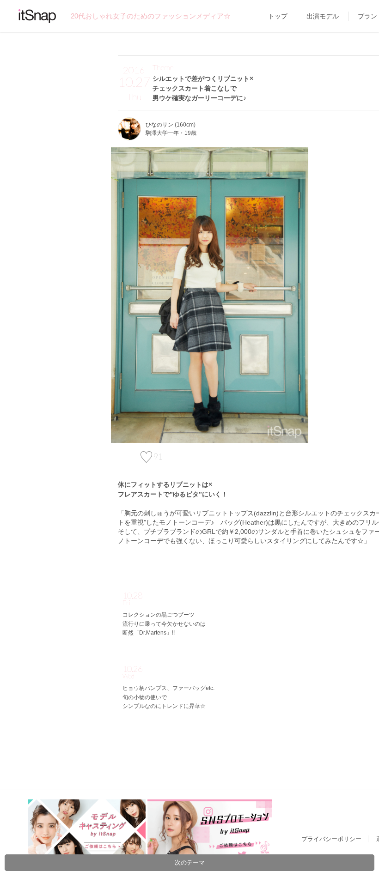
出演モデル (322, 16)
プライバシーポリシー (331, 838)
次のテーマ (190, 862)
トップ (277, 16)
